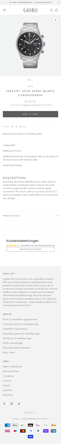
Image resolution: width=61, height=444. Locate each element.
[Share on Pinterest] (20, 127)
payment (7, 390)
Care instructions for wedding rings (20, 324)
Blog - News (9, 352)
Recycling (7, 394)
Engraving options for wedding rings (21, 333)
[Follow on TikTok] (19, 403)
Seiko (31, 86)
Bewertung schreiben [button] (30, 249)
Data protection (11, 371)
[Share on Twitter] (16, 127)
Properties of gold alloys (15, 328)
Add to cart (31, 114)
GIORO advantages (13, 343)
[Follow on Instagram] (11, 403)
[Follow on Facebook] (4, 403)
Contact (7, 380)
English (29, 412)
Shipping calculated (31, 104)
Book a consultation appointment (20, 319)
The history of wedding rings (17, 338)
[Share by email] (24, 127)
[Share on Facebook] (12, 127)
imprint (6, 385)
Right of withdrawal (12, 366)
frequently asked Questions (17, 347)
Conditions (8, 376)
